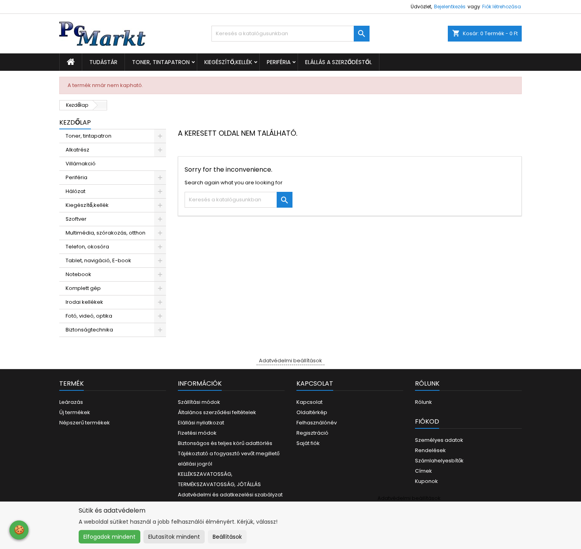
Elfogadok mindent (109, 537)
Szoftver (76, 219)
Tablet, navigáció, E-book (98, 260)
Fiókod (427, 421)
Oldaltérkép (311, 412)
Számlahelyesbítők (439, 460)
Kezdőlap (75, 122)
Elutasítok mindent (174, 537)
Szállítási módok (199, 402)
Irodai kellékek (84, 302)
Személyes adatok (439, 440)
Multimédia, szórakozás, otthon (105, 233)
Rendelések (430, 450)
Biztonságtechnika (89, 329)
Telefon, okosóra (87, 246)
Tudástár (103, 62)
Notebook (78, 274)
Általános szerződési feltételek (217, 412)
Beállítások (227, 537)
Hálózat (75, 191)
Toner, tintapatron (161, 62)
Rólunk (423, 402)
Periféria (278, 62)
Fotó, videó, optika (89, 316)
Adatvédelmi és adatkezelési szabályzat (230, 494)
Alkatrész (77, 149)
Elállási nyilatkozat (201, 422)
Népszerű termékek (84, 422)
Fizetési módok (197, 433)
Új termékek (74, 412)
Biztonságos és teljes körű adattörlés (225, 443)
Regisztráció (312, 433)
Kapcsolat (309, 402)
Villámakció (81, 163)
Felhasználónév (316, 422)
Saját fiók (308, 443)
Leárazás (71, 402)
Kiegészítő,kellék (228, 62)
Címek (423, 471)
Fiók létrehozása (501, 6)
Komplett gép (83, 288)
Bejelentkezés (450, 6)
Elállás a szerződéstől (338, 62)
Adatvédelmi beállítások (290, 360)
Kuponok (426, 481)
